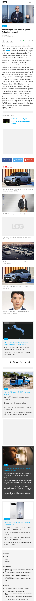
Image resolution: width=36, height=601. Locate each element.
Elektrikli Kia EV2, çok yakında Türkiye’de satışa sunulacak (18, 287)
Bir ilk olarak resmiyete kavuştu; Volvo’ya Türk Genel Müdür (17, 263)
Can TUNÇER (5, 35)
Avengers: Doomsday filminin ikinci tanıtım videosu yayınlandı (17, 469)
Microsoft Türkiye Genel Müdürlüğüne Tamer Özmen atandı (17, 238)
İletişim (6, 559)
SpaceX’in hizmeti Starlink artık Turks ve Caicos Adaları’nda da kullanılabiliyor (16, 343)
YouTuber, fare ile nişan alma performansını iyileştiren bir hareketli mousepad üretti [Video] (17, 475)
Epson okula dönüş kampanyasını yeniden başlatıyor (17, 533)
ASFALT (4, 26)
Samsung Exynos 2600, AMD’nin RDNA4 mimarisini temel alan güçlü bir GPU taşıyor (17, 488)
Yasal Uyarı (7, 561)
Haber (6, 339)
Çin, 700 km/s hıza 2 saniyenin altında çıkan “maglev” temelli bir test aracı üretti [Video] (18, 482)
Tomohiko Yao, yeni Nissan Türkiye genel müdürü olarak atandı (16, 312)
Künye (6, 556)
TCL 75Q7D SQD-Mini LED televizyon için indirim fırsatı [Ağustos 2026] (17, 538)
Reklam (6, 558)
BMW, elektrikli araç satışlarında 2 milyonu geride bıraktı (17, 408)
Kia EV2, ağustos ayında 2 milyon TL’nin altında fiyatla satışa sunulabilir (18, 190)
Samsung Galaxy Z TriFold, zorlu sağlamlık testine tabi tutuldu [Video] (17, 494)
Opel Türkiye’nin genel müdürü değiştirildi (16, 214)
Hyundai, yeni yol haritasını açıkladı (15, 403)
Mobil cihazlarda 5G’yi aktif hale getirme (14, 591)
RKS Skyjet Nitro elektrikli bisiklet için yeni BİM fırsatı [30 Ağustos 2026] (17, 528)
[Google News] (26, 41)
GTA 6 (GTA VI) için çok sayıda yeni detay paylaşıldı (17, 398)
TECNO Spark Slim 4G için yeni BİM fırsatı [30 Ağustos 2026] (17, 353)
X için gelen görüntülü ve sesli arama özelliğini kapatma (18, 596)
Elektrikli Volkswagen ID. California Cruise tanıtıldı (17, 393)
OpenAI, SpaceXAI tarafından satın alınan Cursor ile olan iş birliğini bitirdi (17, 348)
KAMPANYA (7, 519)
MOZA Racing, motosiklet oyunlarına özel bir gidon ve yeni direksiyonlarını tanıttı (18, 413)
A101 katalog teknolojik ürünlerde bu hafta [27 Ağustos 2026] (17, 543)
